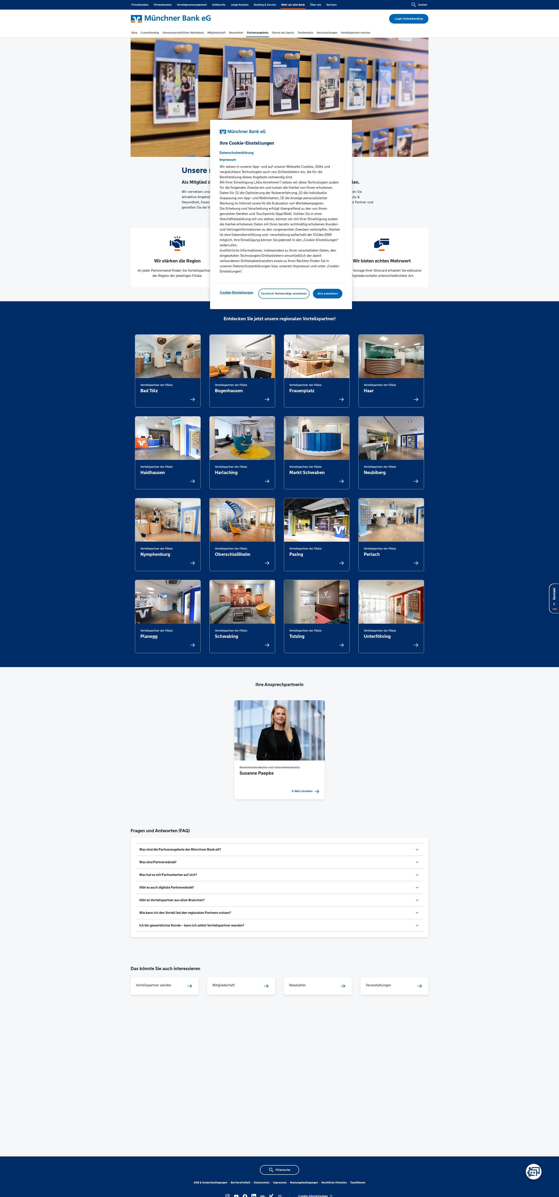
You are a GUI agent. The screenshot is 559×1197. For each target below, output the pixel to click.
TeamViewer (358, 1182)
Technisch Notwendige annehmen (284, 293)
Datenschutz (261, 1182)
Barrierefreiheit (240, 1182)
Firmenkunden (163, 5)
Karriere (331, 5)
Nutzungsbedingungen (304, 1182)
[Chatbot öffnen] (534, 1172)
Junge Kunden (239, 5)
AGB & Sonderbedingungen (210, 1182)
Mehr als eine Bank (293, 5)
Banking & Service (265, 5)
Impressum (279, 1182)
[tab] (134, 32)
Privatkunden (139, 5)
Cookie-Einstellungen (236, 292)
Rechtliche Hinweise (334, 1182)
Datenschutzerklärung (236, 153)
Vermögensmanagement (192, 5)
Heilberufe (218, 5)
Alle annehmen (327, 293)
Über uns (315, 5)
